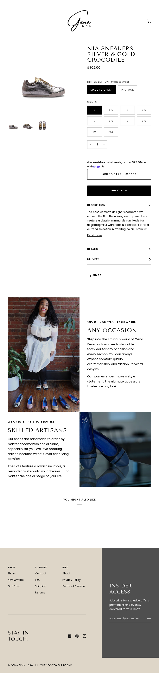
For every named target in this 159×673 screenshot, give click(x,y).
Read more (94, 235)
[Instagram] (84, 636)
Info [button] (65, 567)
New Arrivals (16, 580)
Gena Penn (18, 665)
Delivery (93, 259)
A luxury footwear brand (53, 665)
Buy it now (119, 190)
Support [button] (41, 567)
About (66, 573)
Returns (40, 592)
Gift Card (14, 586)
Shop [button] (11, 567)
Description (96, 205)
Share (96, 275)
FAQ (37, 580)
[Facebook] (69, 636)
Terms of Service (73, 586)
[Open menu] (13, 21)
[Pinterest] (77, 636)
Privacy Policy (71, 580)
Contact (40, 573)
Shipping (40, 586)
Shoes (12, 573)
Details (92, 249)
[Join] (146, 618)
